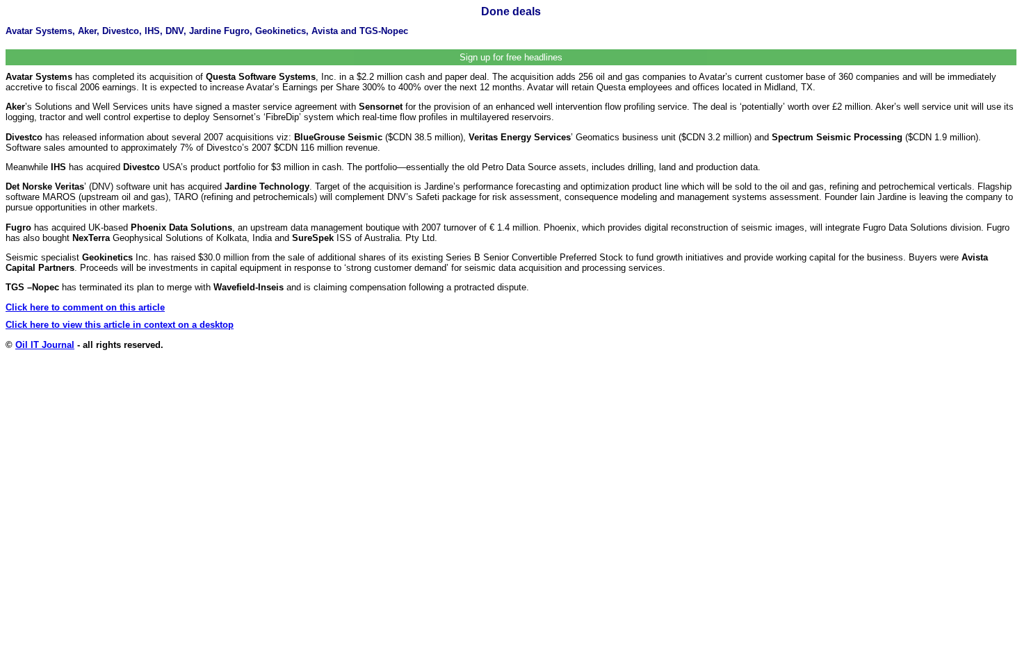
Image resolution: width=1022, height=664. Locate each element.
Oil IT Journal (44, 345)
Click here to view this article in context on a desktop (120, 324)
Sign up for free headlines (511, 57)
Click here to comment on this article (85, 307)
